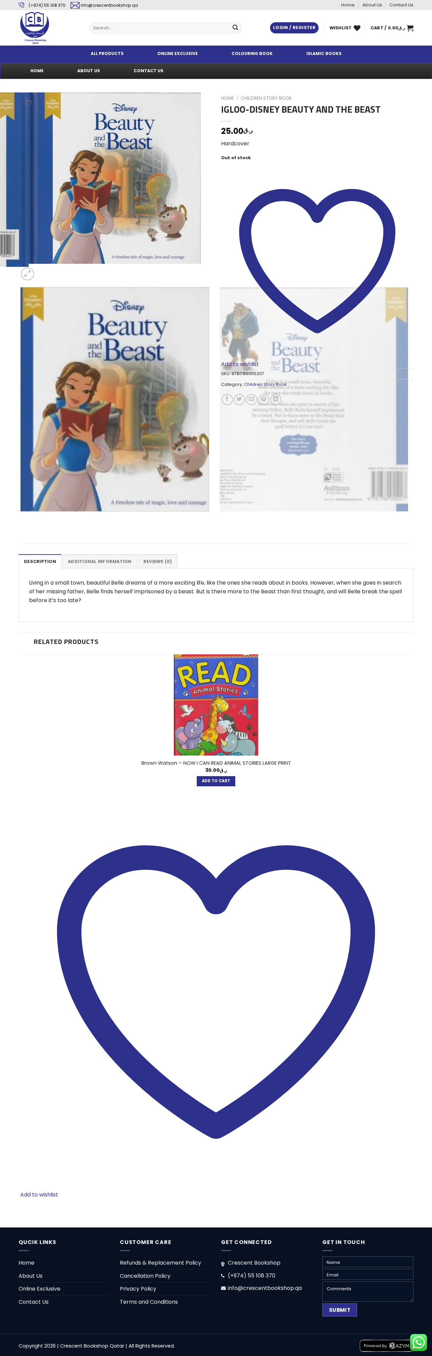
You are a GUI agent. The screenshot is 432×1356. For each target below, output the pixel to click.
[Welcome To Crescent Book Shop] (49, 28)
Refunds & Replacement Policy (160, 1263)
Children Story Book (266, 98)
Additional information (100, 561)
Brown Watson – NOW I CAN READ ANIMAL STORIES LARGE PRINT (216, 763)
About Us (372, 5)
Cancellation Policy (145, 1276)
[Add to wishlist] (28, 102)
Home (348, 5)
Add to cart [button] (216, 781)
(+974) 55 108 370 (47, 5)
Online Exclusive (39, 1289)
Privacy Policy (138, 1289)
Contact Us (401, 5)
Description (40, 561)
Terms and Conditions (149, 1302)
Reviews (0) (157, 561)
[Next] (43, 270)
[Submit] (235, 28)
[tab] (40, 561)
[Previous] (21, 518)
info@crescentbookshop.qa (109, 5)
